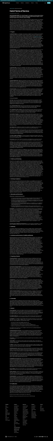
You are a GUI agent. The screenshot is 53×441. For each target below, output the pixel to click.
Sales (41, 407)
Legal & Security (12, 8)
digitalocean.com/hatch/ (37, 36)
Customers (6, 410)
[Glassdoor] (45, 436)
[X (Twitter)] (34, 436)
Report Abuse (42, 408)
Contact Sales (50, 0)
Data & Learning (16, 410)
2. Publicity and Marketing (15, 158)
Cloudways (15, 431)
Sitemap (16, 436)
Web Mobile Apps (33, 414)
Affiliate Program (7, 414)
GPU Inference (33, 407)
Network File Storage (17, 423)
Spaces (15, 421)
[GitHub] (44, 436)
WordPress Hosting (33, 415)
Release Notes (25, 422)
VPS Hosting (33, 408)
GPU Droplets (16, 407)
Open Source (24, 415)
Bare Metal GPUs (16, 408)
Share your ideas (42, 410)
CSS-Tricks (24, 408)
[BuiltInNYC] (47, 436)
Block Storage (16, 422)
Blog (38, 0)
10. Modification (13, 383)
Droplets (15, 414)
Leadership (6, 407)
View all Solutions (33, 417)
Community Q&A (25, 407)
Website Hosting (33, 409)
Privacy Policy (7, 417)
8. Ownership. (13, 298)
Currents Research (25, 410)
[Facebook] (37, 436)
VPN (32, 410)
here (29, 17)
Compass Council (25, 414)
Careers (43, 0)
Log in (45, 2)
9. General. (12, 308)
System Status (42, 409)
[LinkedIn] (42, 436)
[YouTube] (40, 436)
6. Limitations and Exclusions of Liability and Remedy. (21, 235)
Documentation (25, 421)
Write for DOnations (25, 409)
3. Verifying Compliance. (15, 178)
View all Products (16, 432)
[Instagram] (36, 436)
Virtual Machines (33, 416)
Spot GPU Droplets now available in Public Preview (8, 0)
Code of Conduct (25, 423)
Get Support (46, 0)
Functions (15, 416)
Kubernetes (15, 415)
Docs (40, 0)
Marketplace (24, 417)
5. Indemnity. (13, 226)
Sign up (49, 2)
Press (6, 415)
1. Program (12, 31)
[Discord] (39, 436)
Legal (6, 416)
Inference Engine (16, 409)
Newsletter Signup (25, 416)
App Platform (15, 417)
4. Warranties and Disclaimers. (16, 194)
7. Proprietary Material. (15, 256)
